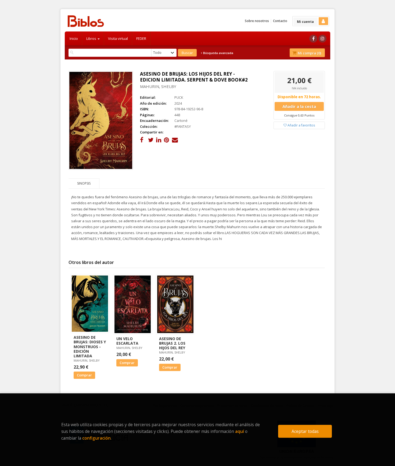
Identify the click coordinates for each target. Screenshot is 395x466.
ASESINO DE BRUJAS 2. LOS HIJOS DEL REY (172, 343)
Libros (91, 38)
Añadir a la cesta (299, 106)
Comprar (84, 375)
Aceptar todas (305, 431)
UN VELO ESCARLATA (127, 341)
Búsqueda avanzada (217, 53)
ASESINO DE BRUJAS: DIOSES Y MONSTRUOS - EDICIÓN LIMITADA (90, 346)
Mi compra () (309, 53)
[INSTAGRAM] (322, 39)
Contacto (280, 21)
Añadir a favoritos (301, 125)
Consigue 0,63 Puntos (299, 115)
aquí (239, 431)
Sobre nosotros (257, 21)
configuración (96, 438)
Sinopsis (84, 183)
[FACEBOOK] (313, 39)
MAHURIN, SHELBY (158, 86)
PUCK (178, 97)
